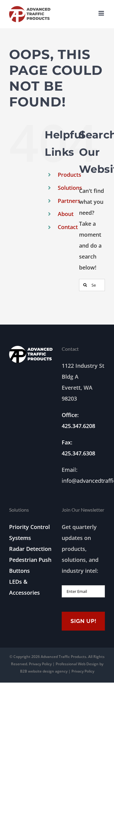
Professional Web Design (77, 663)
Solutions (70, 187)
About (66, 213)
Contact (68, 227)
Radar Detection (30, 548)
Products (69, 174)
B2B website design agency (43, 671)
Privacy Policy (40, 663)
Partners (69, 200)
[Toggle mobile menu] (101, 13)
